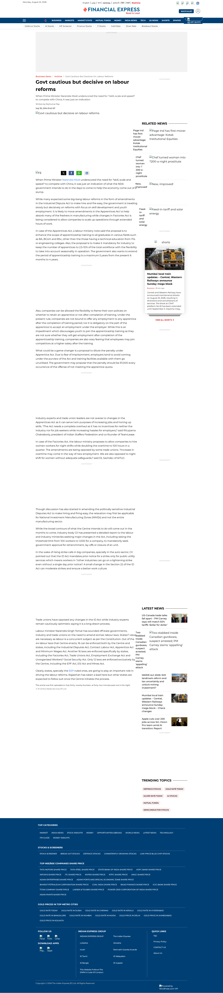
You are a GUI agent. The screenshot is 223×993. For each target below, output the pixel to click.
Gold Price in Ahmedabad (158, 915)
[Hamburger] (24, 20)
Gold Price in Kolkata (52, 920)
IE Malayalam (119, 956)
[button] (197, 11)
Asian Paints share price (53, 894)
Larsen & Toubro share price (88, 889)
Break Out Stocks (70, 854)
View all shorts (163, 320)
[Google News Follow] (197, 3)
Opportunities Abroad (109, 833)
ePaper (177, 20)
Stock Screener (48, 854)
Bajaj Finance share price (135, 884)
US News (153, 20)
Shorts (166, 20)
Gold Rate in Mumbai (80, 915)
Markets (69, 20)
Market (44, 833)
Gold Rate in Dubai (71, 910)
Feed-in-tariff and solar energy (143, 217)
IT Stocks (101, 26)
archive (58, 76)
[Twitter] (188, 4)
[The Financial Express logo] (111, 11)
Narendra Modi (71, 179)
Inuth (82, 949)
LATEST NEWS (153, 608)
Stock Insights (75, 833)
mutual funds (151, 803)
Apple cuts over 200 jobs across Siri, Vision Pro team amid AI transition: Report (154, 723)
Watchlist (186, 11)
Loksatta (84, 943)
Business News (43, 76)
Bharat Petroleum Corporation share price (64, 884)
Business (136, 3)
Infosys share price (50, 874)
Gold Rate (116, 26)
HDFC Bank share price (148, 869)
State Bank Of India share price (115, 869)
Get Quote (194, 19)
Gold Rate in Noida (105, 915)
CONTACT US (160, 947)
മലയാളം (107, 3)
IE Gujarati (118, 963)
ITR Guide (44, 838)
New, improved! (141, 185)
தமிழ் (94, 3)
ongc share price (140, 874)
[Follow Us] (87, 173)
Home (45, 20)
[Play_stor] (40, 948)
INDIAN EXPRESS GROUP (92, 936)
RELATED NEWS (154, 123)
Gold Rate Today (49, 910)
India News (131, 20)
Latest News (149, 833)
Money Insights (61, 838)
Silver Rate (131, 26)
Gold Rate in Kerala (123, 910)
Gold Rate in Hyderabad (150, 910)
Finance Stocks (84, 26)
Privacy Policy (160, 941)
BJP (71, 670)
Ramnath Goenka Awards (125, 949)
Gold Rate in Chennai (96, 910)
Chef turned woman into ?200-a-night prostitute (141, 167)
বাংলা (99, 3)
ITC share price (73, 874)
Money (117, 20)
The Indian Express (121, 936)
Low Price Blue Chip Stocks (155, 854)
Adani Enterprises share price (56, 879)
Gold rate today (174, 789)
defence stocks (152, 789)
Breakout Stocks (150, 26)
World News (132, 833)
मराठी (128, 3)
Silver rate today (153, 796)
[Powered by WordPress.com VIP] (173, 987)
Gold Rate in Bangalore (53, 915)
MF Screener (65, 26)
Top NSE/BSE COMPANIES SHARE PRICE (62, 863)
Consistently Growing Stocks (120, 854)
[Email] (56, 173)
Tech (143, 20)
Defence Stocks (32, 26)
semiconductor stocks (156, 810)
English (86, 3)
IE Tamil (83, 956)
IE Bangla (84, 963)
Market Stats (85, 20)
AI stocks (172, 796)
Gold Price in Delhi (129, 915)
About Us (158, 953)
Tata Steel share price (82, 869)
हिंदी (122, 3)
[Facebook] (183, 4)
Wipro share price (95, 874)
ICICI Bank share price (165, 884)
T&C (155, 936)
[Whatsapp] (178, 4)
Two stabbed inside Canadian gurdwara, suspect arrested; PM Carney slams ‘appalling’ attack (141, 650)
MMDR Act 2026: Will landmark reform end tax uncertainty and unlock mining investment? (154, 681)
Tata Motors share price (53, 869)
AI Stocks (49, 26)
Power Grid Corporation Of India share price (133, 889)
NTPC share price (118, 874)
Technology (166, 833)
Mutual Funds (103, 20)
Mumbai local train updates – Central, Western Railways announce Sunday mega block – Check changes (153, 703)
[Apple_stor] (48, 948)
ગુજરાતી (116, 3)
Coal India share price (104, 884)
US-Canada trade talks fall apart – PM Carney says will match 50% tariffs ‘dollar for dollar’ (154, 620)
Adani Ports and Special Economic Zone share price (105, 879)
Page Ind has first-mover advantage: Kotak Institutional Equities (140, 140)
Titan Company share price (54, 889)
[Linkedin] (192, 4)
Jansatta (117, 943)
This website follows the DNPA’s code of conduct (91, 970)
